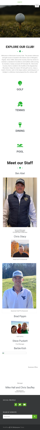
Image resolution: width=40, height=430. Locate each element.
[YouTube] (24, 404)
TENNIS (20, 110)
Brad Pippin (20, 316)
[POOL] (20, 145)
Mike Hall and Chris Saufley (20, 387)
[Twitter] (20, 404)
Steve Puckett (20, 340)
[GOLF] (20, 83)
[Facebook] (15, 404)
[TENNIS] (20, 104)
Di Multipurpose (15, 427)
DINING (20, 130)
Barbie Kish (20, 348)
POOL (20, 151)
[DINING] (20, 124)
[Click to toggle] (37, 5)
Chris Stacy (20, 236)
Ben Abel (20, 173)
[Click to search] (34, 417)
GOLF (20, 89)
